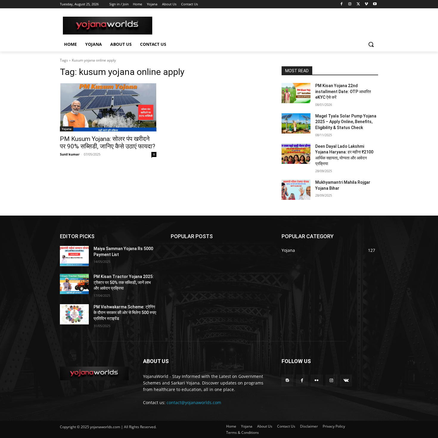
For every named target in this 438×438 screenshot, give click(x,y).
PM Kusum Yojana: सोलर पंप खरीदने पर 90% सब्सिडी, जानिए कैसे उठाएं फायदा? (107, 142)
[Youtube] (374, 4)
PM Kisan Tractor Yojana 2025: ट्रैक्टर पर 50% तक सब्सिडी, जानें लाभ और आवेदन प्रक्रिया (124, 282)
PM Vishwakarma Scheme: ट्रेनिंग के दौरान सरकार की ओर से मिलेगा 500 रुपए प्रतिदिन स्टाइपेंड (125, 312)
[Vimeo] (366, 4)
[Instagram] (350, 4)
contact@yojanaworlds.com (194, 402)
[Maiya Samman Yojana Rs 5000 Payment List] (74, 256)
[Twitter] (358, 4)
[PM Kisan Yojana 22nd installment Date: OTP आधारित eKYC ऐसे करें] (296, 93)
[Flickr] (316, 380)
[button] (371, 44)
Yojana (67, 129)
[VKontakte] (346, 380)
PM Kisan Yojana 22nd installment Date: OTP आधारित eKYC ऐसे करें (343, 91)
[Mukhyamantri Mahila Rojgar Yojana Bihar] (296, 190)
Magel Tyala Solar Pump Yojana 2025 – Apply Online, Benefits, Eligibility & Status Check (345, 122)
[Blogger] (287, 380)
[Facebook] (341, 4)
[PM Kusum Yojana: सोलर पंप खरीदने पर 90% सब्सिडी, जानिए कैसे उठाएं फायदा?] (108, 107)
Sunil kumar (70, 154)
